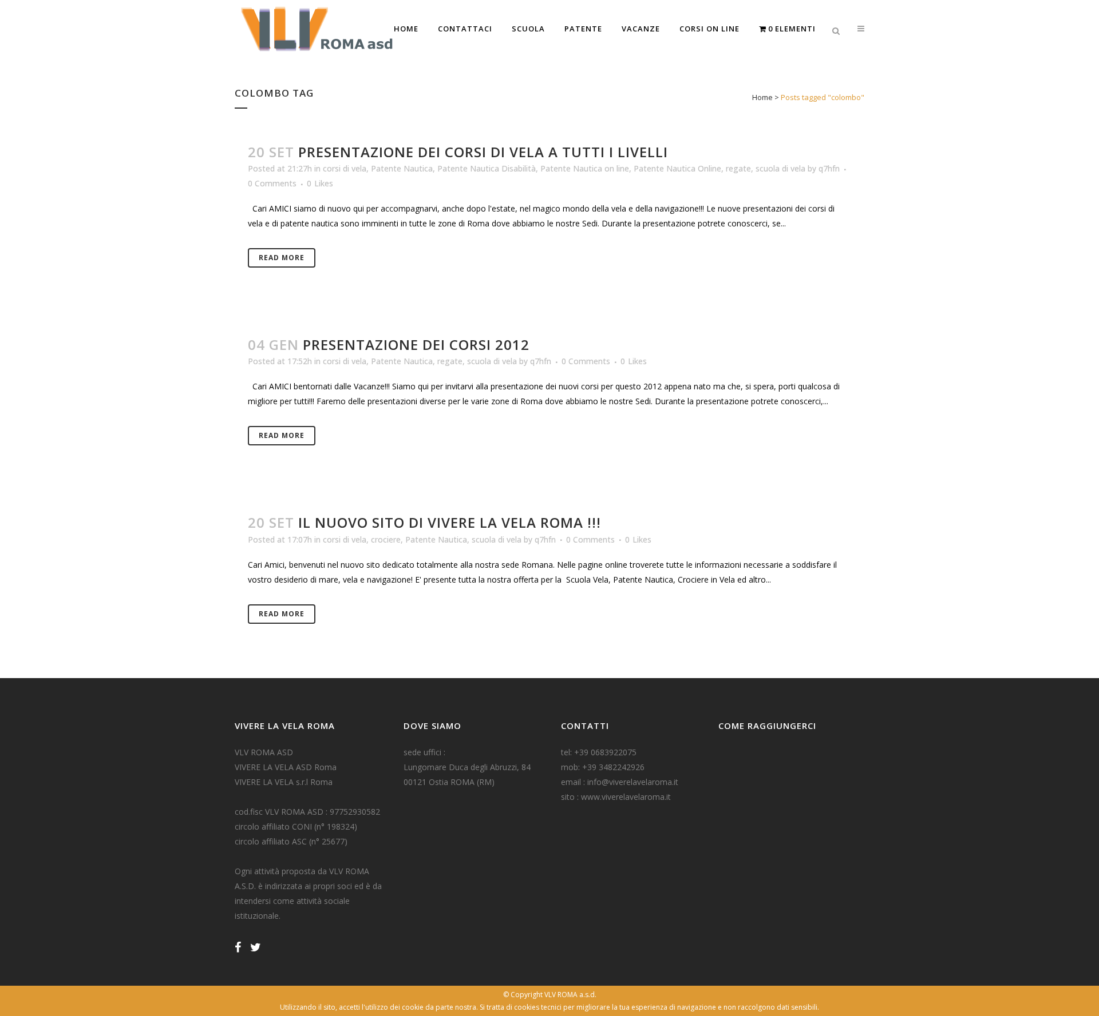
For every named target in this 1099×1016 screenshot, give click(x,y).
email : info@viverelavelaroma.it (619, 781)
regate (738, 168)
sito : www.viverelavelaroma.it (616, 796)
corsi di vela (344, 168)
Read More (282, 257)
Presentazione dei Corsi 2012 (416, 344)
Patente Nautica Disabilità (486, 168)
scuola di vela (780, 168)
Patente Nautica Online (677, 168)
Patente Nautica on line (584, 168)
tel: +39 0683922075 (599, 752)
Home (762, 97)
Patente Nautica (402, 168)
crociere (386, 539)
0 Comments (272, 183)
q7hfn (829, 168)
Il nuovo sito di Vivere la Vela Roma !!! (449, 522)
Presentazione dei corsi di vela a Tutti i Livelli (483, 151)
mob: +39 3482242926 (603, 767)
